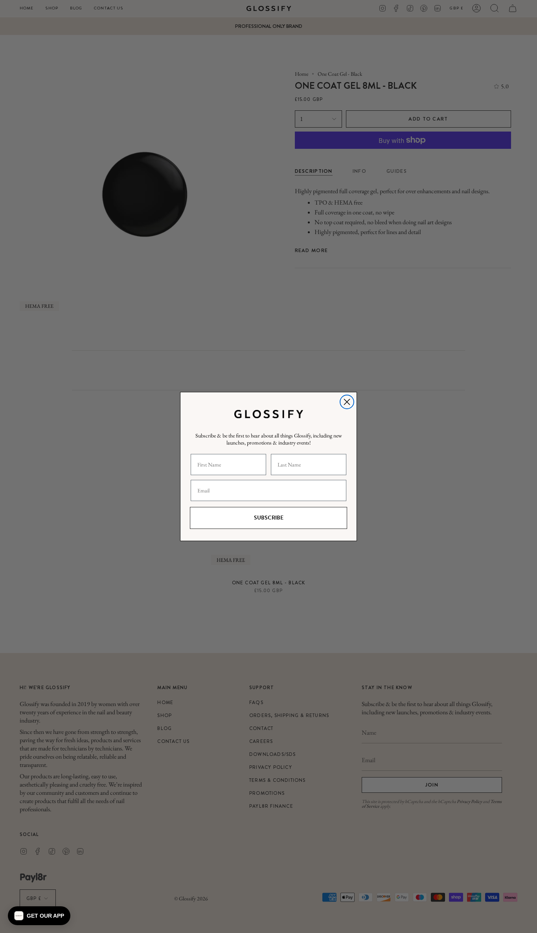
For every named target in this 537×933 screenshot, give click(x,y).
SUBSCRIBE (268, 518)
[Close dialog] (347, 402)
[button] (39, 915)
